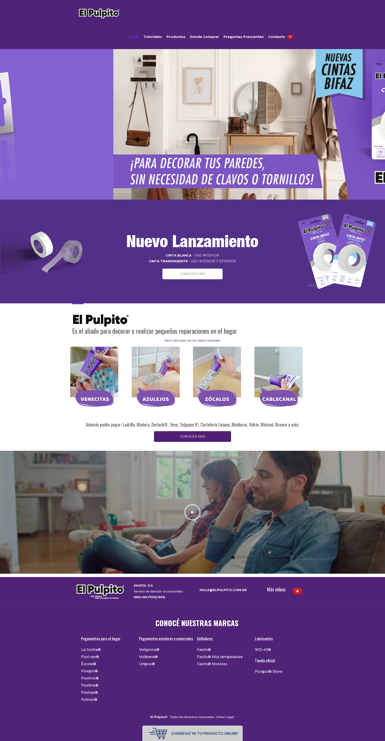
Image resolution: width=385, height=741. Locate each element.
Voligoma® (149, 650)
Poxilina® (89, 685)
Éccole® (88, 664)
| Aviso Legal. (225, 717)
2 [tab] (195, 204)
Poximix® (90, 678)
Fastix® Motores (212, 664)
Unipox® (147, 664)
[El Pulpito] (99, 12)
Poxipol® (89, 671)
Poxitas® (89, 692)
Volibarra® (148, 657)
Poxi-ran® (90, 657)
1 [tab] (190, 204)
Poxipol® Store (268, 671)
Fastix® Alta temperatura (220, 657)
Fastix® (204, 650)
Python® (89, 700)
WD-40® (263, 650)
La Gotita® (91, 650)
